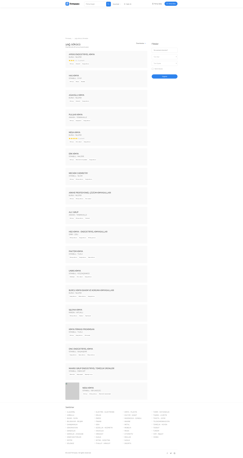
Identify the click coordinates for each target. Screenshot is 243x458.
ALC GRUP (73, 212)
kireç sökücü (80, 179)
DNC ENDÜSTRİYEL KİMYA (81, 349)
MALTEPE (81, 156)
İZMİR (71, 234)
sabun (81, 315)
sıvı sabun (79, 141)
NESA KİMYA (88, 388)
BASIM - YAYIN (72, 418)
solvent (78, 63)
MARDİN (72, 312)
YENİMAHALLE (82, 117)
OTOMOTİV (128, 434)
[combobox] (165, 56)
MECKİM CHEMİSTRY (78, 173)
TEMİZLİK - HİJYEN (160, 424)
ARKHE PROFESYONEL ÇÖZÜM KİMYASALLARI (90, 193)
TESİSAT (156, 428)
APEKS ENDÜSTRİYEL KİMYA (82, 54)
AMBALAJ (70, 415)
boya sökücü (91, 355)
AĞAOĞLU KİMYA (76, 95)
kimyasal (87, 335)
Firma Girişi (158, 4)
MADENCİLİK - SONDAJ (132, 418)
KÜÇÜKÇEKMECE (84, 273)
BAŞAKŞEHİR (82, 352)
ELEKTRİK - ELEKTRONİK (105, 412)
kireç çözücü (92, 237)
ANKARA (72, 117)
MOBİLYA (127, 428)
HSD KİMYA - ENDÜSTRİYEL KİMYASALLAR (88, 232)
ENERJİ (98, 418)
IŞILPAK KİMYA (75, 310)
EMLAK (98, 415)
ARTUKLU (79, 312)
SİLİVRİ (80, 176)
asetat (83, 81)
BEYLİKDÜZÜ (96, 391)
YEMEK (156, 437)
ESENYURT (81, 371)
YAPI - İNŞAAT (158, 434)
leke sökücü (82, 296)
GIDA (97, 424)
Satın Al (128, 4)
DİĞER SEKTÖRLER (74, 437)
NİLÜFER (78, 57)
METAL (127, 424)
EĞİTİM (69, 440)
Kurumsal (116, 4)
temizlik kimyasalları (82, 159)
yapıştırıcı (79, 120)
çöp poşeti (80, 374)
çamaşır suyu (89, 374)
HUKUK (98, 437)
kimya (72, 63)
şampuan (88, 315)
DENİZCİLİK (71, 431)
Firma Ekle (172, 4)
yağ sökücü (86, 63)
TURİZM (156, 431)
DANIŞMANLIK (72, 424)
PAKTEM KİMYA (76, 251)
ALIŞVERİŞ (71, 412)
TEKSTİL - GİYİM (159, 418)
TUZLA (80, 254)
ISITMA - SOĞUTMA (103, 440)
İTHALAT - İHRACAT (103, 443)
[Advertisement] (121, 22)
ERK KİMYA (74, 154)
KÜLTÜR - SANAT (130, 415)
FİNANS (98, 421)
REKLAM (127, 437)
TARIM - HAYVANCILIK (161, 412)
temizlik (72, 374)
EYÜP (80, 78)
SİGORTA (127, 443)
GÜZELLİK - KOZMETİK (104, 428)
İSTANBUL (72, 78)
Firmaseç (68, 38)
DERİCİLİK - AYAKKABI (75, 434)
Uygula (164, 76)
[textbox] (165, 57)
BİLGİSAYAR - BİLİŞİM (75, 421)
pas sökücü (92, 257)
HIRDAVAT (99, 434)
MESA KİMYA (74, 132)
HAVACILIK (100, 431)
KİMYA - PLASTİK (130, 412)
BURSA (71, 57)
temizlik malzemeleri (105, 394)
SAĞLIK (127, 440)
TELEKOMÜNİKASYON (161, 421)
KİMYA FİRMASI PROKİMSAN (81, 329)
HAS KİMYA (74, 75)
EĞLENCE (70, 443)
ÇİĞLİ (76, 234)
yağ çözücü (92, 296)
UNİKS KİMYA (75, 271)
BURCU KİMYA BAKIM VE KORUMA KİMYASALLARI (91, 290)
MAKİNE (127, 421)
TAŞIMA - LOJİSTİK (160, 415)
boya (78, 81)
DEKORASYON (72, 428)
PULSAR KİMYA (76, 114)
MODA (126, 431)
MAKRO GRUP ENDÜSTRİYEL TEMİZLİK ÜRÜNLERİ (91, 368)
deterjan (72, 276)
